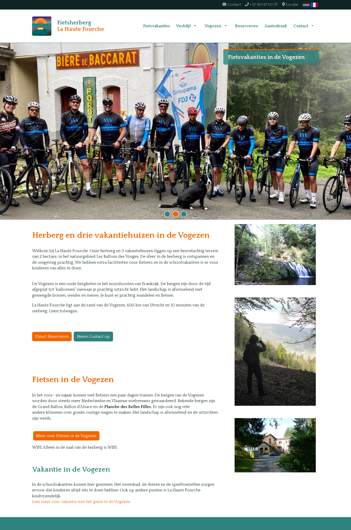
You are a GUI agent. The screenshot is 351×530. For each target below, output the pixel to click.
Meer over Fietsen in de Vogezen (66, 436)
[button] (195, 26)
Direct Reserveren (52, 336)
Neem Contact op (93, 336)
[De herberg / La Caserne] (275, 445)
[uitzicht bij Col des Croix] (275, 351)
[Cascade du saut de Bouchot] (275, 254)
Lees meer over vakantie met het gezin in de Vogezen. (81, 501)
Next (346, 132)
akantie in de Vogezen (73, 469)
